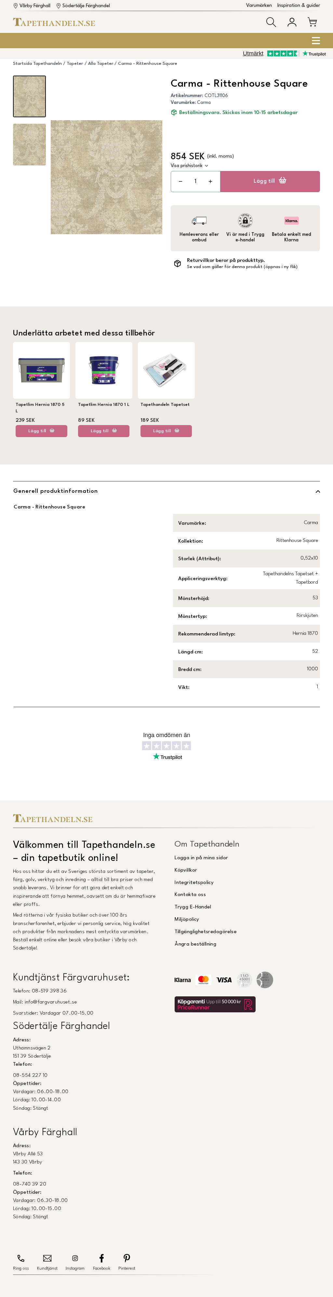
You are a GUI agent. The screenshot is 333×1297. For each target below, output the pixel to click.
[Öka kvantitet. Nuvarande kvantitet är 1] (210, 181)
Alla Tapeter (100, 64)
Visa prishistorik (187, 166)
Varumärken (259, 5)
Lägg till (264, 181)
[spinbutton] (195, 181)
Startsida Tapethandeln (37, 64)
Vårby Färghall (35, 6)
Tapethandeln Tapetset (165, 405)
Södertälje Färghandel (86, 6)
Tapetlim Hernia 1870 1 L (103, 405)
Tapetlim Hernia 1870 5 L (40, 408)
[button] (271, 22)
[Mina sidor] (292, 22)
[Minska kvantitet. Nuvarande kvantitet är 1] (180, 181)
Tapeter (75, 64)
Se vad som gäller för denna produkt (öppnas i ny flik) (242, 267)
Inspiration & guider (298, 5)
